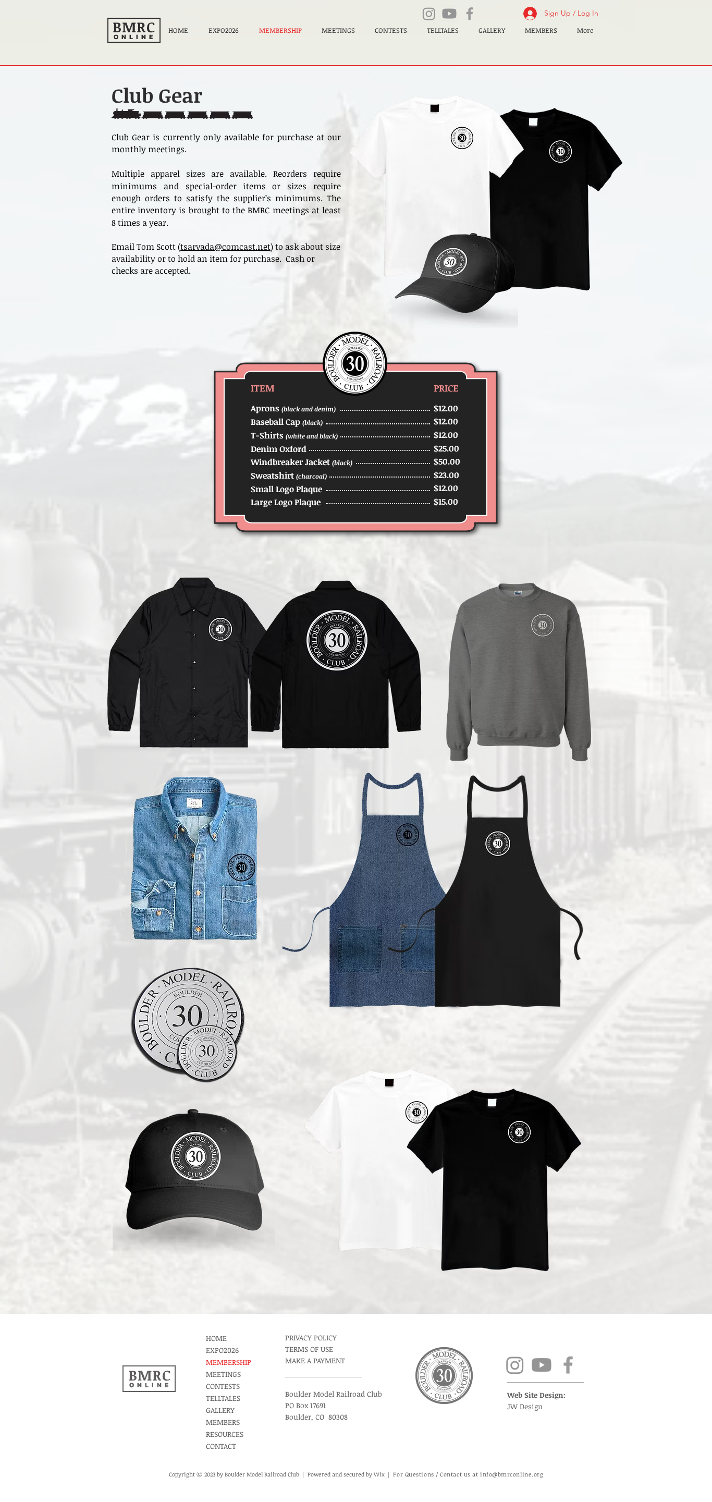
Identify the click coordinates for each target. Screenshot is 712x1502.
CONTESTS (223, 1386)
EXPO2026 (222, 1350)
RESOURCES (224, 1434)
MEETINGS (223, 1374)
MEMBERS (223, 1422)
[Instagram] (429, 13)
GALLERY (220, 1410)
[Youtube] (449, 13)
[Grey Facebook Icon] (469, 13)
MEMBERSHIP (228, 1362)
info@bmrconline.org (511, 1474)
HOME (216, 1338)
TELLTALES (223, 1398)
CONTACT (221, 1446)
